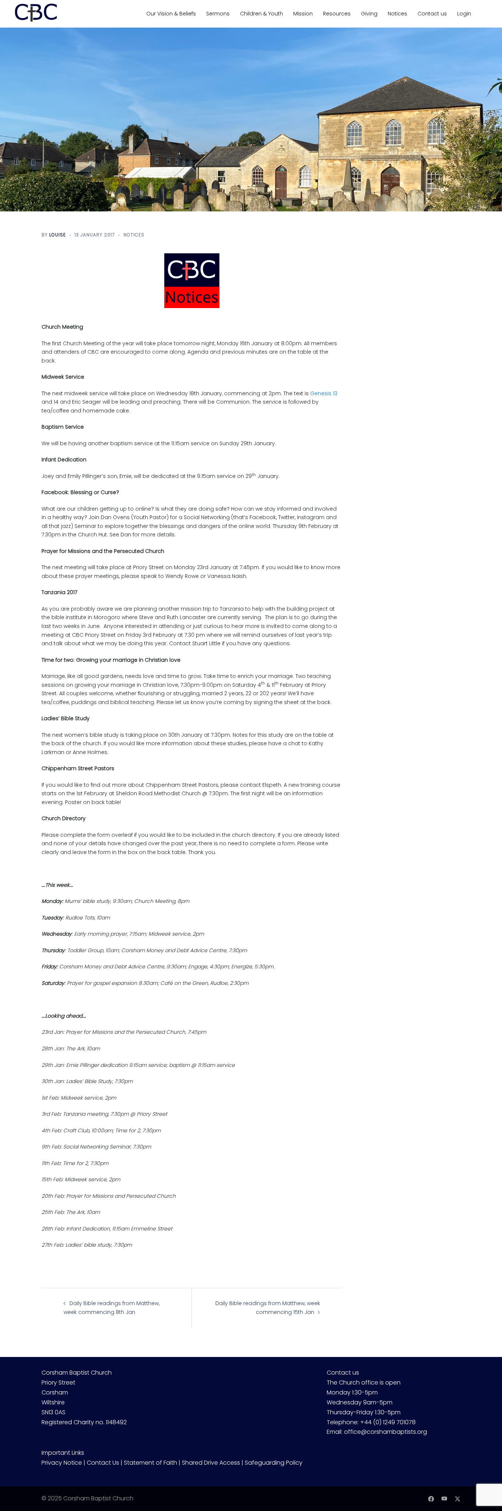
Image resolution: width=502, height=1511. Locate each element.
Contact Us (103, 1462)
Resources (337, 13)
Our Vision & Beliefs (171, 13)
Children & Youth (261, 13)
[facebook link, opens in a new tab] (431, 1498)
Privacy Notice (62, 1462)
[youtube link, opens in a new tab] (444, 1498)
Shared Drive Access (211, 1462)
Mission (303, 13)
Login (464, 13)
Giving (369, 13)
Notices (397, 13)
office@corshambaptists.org (385, 1432)
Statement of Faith (150, 1462)
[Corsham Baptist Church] (36, 13)
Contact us (432, 13)
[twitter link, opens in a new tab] (457, 1498)
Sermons (218, 13)
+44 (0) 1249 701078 (388, 1422)
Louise (57, 235)
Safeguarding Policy (273, 1462)
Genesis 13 (323, 393)
